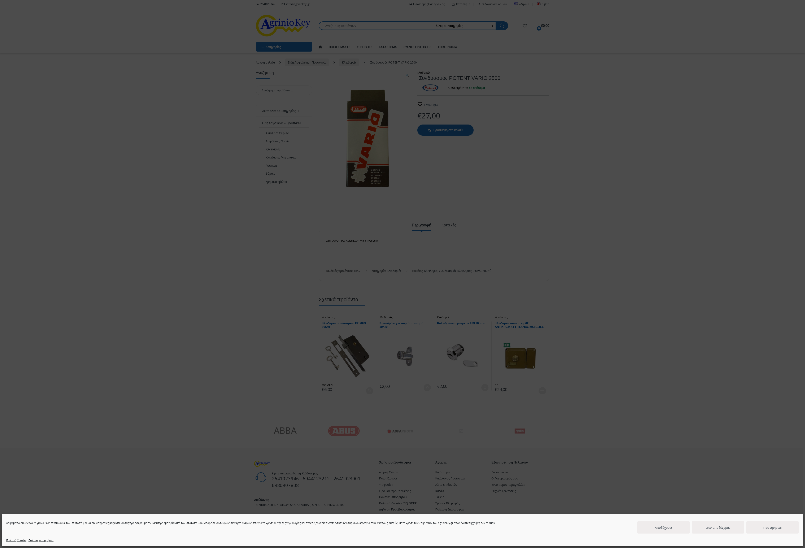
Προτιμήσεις (772, 527)
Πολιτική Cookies (16, 540)
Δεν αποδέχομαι (718, 527)
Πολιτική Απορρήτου (41, 540)
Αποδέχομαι (663, 527)
